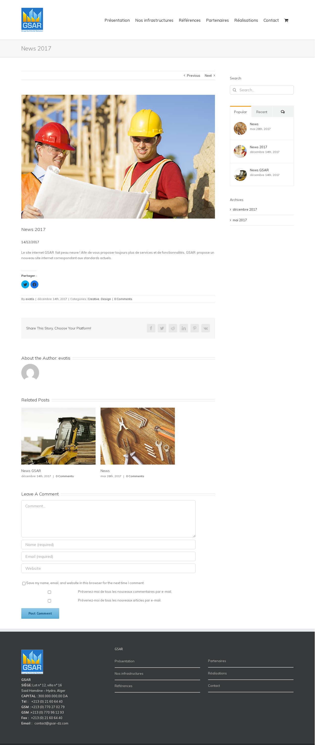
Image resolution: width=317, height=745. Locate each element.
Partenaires (217, 661)
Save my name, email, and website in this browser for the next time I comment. (85, 583)
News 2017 (258, 147)
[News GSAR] (240, 171)
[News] (240, 124)
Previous (193, 75)
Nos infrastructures (129, 673)
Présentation (124, 661)
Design (106, 299)
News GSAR (31, 471)
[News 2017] (240, 147)
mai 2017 (240, 220)
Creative (93, 299)
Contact (214, 686)
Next (208, 75)
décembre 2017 (245, 209)
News (105, 471)
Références (123, 686)
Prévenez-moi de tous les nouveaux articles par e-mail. (119, 600)
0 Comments (123, 299)
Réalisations (217, 673)
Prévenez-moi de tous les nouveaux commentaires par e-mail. (125, 592)
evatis (30, 299)
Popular (240, 112)
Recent (261, 112)
